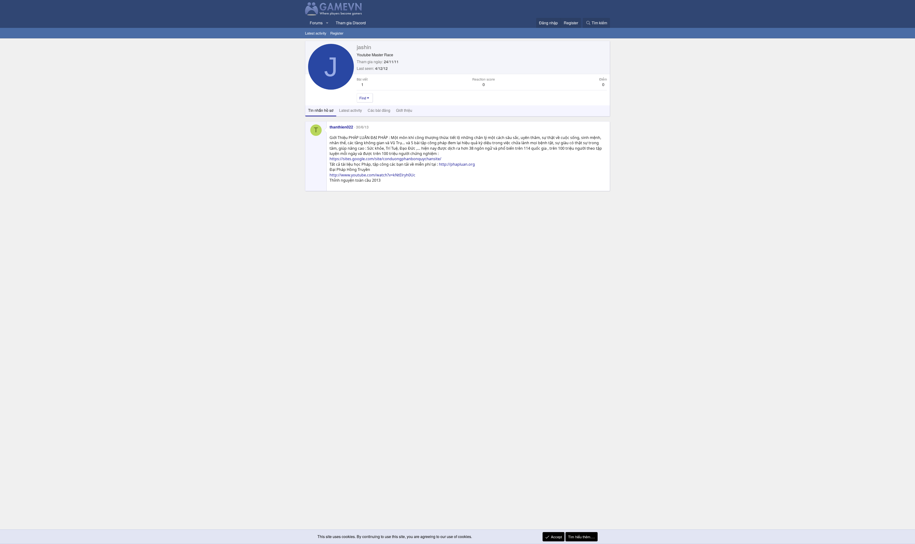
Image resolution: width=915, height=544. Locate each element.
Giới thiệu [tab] (404, 110)
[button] (327, 23)
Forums (316, 23)
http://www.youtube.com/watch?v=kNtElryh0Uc (372, 175)
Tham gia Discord (351, 23)
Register (336, 33)
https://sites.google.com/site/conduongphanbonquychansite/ (385, 158)
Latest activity (315, 33)
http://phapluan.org (457, 164)
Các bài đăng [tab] (379, 110)
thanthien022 (341, 127)
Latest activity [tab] (350, 110)
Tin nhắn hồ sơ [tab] (320, 110)
